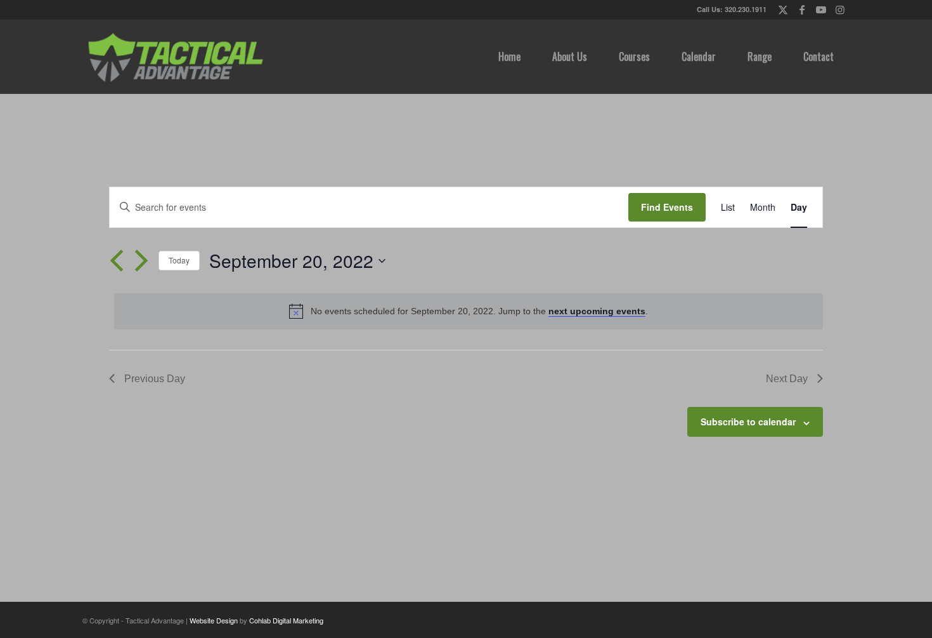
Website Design (214, 620)
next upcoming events (596, 311)
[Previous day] (116, 261)
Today (179, 260)
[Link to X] (782, 9)
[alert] (468, 311)
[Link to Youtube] (821, 9)
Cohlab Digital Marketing (286, 620)
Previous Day (154, 378)
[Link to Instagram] (840, 9)
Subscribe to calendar (748, 421)
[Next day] (141, 261)
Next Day (787, 378)
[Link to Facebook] (802, 9)
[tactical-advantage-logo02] (175, 56)
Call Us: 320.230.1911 (732, 9)
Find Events (667, 207)
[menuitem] (509, 56)
